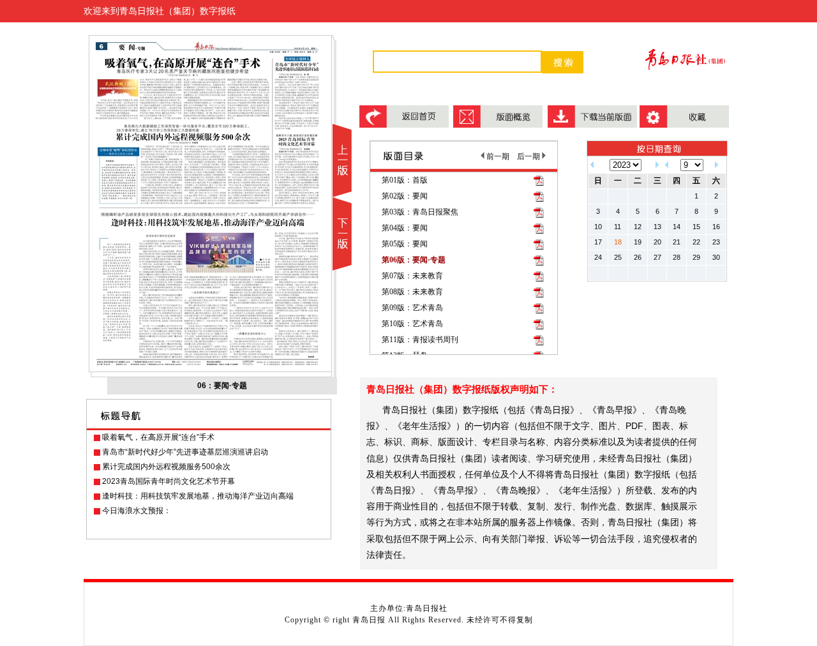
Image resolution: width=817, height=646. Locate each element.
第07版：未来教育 (412, 275)
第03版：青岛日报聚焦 (420, 211)
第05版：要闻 (405, 243)
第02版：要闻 (405, 196)
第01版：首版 (405, 180)
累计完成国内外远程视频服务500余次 (166, 466)
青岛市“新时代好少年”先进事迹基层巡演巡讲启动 (185, 451)
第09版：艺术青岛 (412, 307)
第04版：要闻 (405, 227)
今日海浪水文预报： (136, 510)
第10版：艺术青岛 (412, 323)
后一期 (529, 156)
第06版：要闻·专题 (414, 259)
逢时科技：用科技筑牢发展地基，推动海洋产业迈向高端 (198, 496)
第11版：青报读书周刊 (420, 339)
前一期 (496, 156)
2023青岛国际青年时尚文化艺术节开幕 (168, 481)
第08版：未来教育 (412, 291)
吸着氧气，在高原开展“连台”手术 (158, 437)
